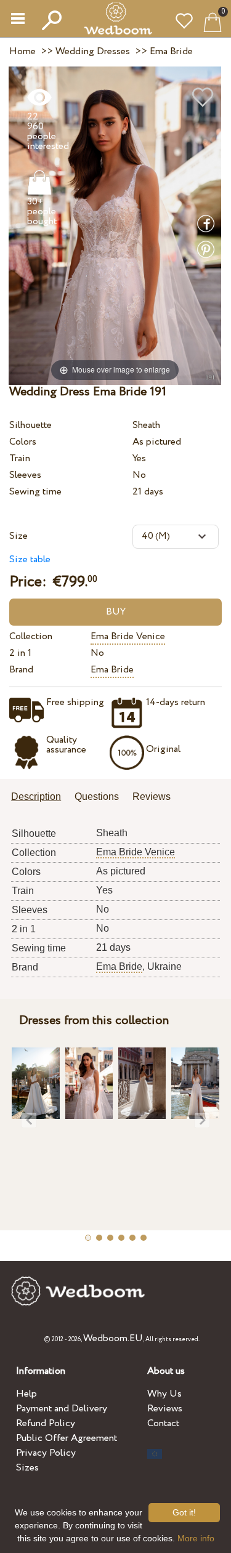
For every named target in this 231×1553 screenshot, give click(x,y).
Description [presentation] (36, 796)
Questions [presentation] (97, 796)
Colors (22, 442)
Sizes (27, 1468)
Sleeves (25, 475)
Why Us (164, 1394)
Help (26, 1394)
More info (195, 1538)
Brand (21, 670)
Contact (163, 1423)
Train (19, 458)
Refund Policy (45, 1423)
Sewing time (35, 492)
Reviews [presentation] (151, 796)
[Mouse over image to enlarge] (115, 225)
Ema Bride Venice (128, 636)
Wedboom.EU (113, 1338)
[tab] (40, 798)
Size (18, 536)
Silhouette (30, 425)
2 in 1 (20, 653)
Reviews (164, 1409)
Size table (30, 559)
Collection (30, 636)
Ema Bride (112, 670)
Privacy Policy (46, 1453)
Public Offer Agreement (66, 1438)
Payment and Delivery (61, 1409)
